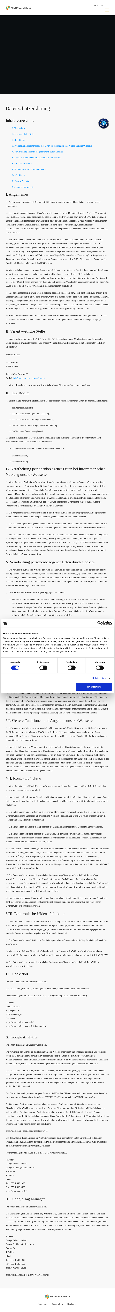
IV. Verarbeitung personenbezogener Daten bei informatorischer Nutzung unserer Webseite (52, 146)
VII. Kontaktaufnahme (22, 163)
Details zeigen (99, 678)
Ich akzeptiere (94, 687)
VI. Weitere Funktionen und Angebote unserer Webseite (36, 157)
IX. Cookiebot (18, 175)
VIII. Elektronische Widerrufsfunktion (29, 169)
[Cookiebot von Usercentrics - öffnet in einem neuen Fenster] (99, 623)
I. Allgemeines (18, 128)
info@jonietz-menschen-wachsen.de (29, 378)
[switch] (43, 668)
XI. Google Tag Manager (23, 187)
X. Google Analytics (21, 181)
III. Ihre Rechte (18, 140)
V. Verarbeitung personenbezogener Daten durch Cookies (37, 152)
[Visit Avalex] (103, 128)
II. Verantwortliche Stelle (23, 134)
